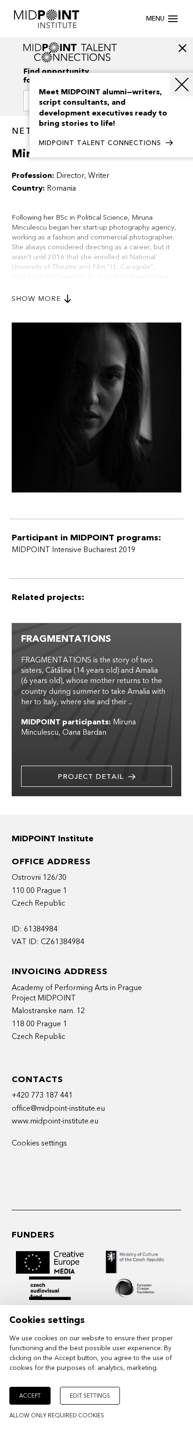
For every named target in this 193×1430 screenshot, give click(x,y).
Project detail (91, 776)
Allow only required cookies (56, 1415)
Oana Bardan (84, 732)
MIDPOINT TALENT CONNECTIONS (100, 142)
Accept (30, 1395)
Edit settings (90, 1395)
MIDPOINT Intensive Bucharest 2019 (73, 550)
